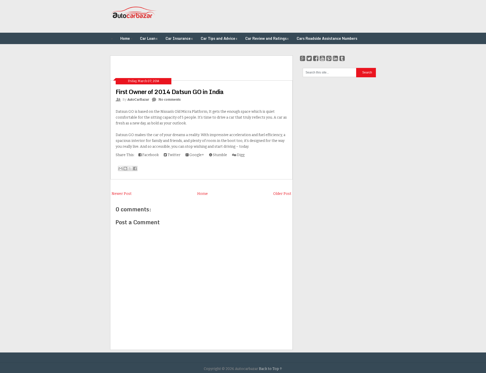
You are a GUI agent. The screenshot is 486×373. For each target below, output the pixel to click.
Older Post (282, 194)
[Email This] (120, 168)
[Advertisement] (284, 16)
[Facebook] (315, 58)
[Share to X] (130, 168)
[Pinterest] (329, 58)
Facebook (150, 155)
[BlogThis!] (125, 168)
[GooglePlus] (302, 58)
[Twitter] (309, 58)
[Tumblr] (342, 58)
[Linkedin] (335, 58)
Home (125, 38)
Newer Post (122, 194)
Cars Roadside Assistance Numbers (327, 38)
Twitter (173, 155)
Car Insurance (179, 38)
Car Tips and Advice (219, 38)
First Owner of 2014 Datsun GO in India (170, 92)
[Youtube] (322, 58)
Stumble (219, 155)
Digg (240, 155)
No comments (169, 99)
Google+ (196, 155)
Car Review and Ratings (267, 38)
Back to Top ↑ (270, 369)
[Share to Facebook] (134, 168)
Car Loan (149, 38)
